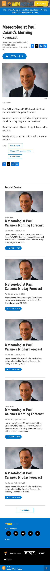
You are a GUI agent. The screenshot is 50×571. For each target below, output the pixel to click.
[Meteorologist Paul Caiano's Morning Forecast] (24, 201)
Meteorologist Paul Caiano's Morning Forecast (24, 223)
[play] (3, 568)
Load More (25, 510)
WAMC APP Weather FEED (20, 151)
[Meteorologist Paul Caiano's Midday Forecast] (24, 269)
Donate (42, 4)
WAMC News (15, 146)
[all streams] (47, 568)
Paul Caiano (15, 156)
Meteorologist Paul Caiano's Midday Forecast (23, 286)
